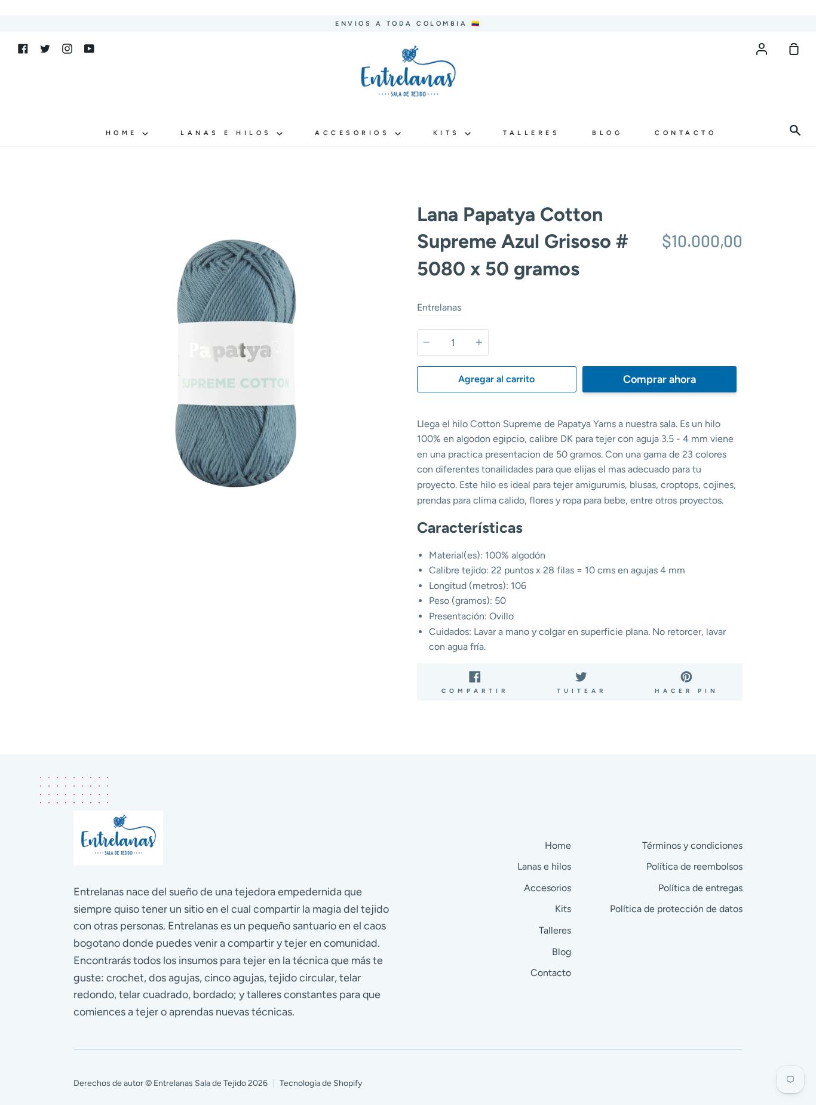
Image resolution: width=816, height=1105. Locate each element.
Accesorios (355, 133)
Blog (607, 133)
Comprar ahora (659, 379)
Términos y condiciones (692, 845)
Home (124, 133)
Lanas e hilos (228, 133)
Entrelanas (439, 307)
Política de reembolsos (694, 866)
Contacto (685, 133)
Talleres (531, 133)
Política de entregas (700, 888)
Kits (449, 133)
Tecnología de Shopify (321, 1083)
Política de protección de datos (676, 908)
